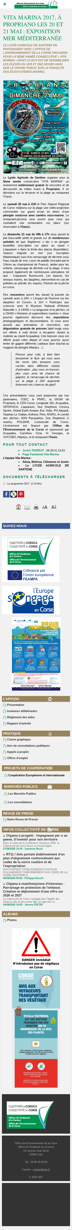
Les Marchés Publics (21, 793)
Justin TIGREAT (33, 450)
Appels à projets (17, 751)
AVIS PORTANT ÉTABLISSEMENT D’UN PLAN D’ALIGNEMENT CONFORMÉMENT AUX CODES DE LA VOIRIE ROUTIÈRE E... (35, 872)
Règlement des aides (20, 717)
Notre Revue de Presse (22, 819)
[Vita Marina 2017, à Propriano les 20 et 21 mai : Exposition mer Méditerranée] (36, 81)
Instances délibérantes (21, 711)
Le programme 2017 (18, 483)
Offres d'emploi (17, 758)
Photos (11, 920)
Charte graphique (18, 739)
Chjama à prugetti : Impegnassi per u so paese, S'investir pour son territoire (35, 837)
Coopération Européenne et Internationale (36, 775)
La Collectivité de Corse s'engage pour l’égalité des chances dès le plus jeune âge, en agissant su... (31, 900)
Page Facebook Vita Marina (40, 454)
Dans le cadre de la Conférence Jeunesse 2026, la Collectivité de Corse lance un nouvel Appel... (31, 844)
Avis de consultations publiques (28, 745)
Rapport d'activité (18, 723)
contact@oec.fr (41, 1169)
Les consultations (19, 802)
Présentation (15, 704)
